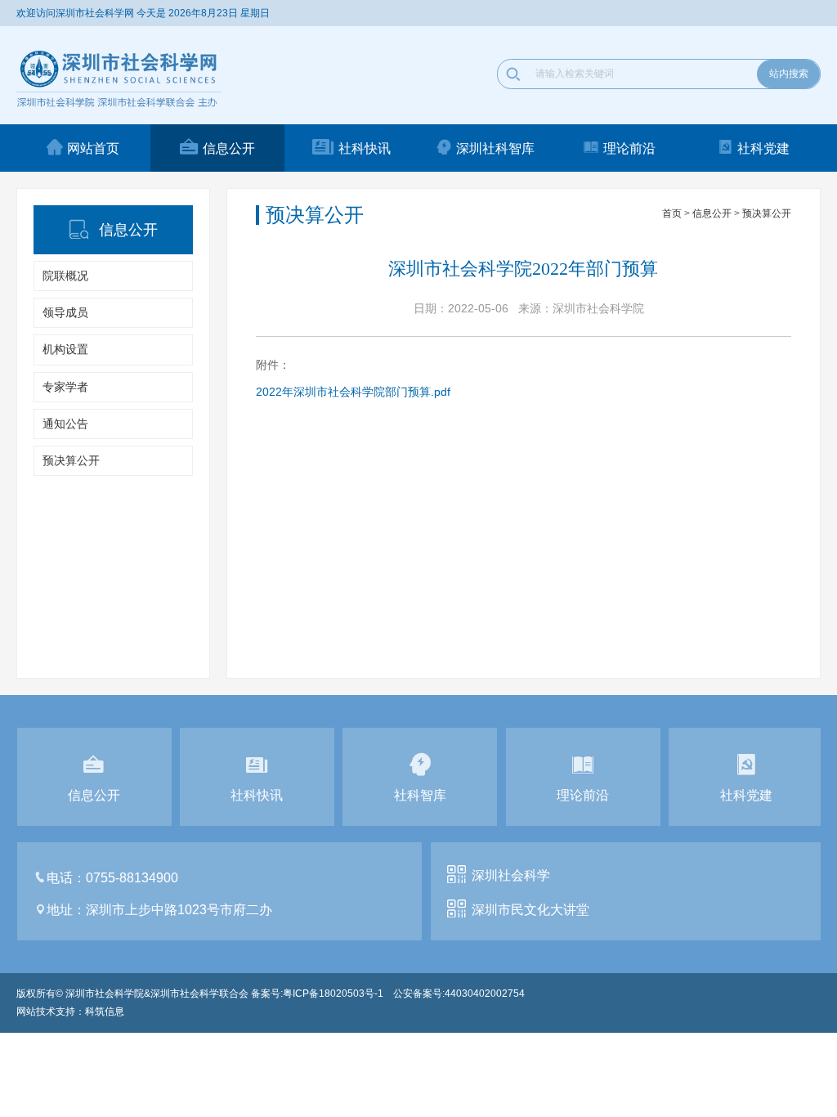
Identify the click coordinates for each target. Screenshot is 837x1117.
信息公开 (229, 148)
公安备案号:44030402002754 (459, 993)
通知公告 (65, 423)
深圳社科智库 (495, 148)
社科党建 (763, 148)
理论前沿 (629, 148)
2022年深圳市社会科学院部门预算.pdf (353, 391)
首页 (672, 213)
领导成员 (65, 312)
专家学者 (65, 386)
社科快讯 (364, 148)
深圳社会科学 (511, 875)
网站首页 (93, 148)
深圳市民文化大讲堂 (530, 910)
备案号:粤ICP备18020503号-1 (317, 993)
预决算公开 (71, 460)
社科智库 (420, 795)
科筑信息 (104, 1011)
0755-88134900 (132, 878)
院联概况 (65, 275)
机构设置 (65, 349)
